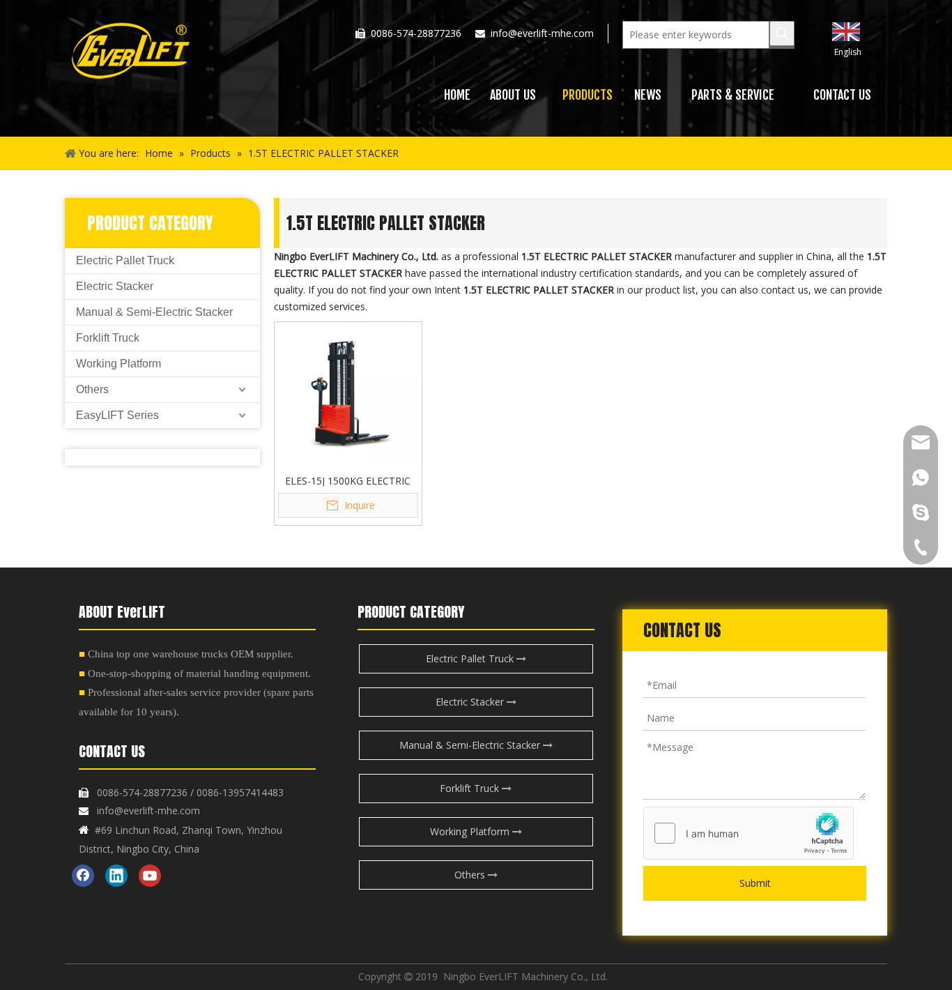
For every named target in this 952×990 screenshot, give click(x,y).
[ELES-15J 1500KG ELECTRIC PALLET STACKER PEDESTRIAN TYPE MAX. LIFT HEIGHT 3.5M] (348, 395)
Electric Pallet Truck (125, 260)
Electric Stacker (114, 286)
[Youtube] (150, 876)
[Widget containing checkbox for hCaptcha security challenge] (748, 834)
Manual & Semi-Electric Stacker (154, 312)
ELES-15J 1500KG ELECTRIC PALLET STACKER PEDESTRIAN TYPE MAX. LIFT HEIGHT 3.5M (347, 480)
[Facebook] (83, 876)
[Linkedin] (116, 876)
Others (92, 389)
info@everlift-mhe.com (542, 33)
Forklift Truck (107, 338)
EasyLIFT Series (117, 415)
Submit (755, 883)
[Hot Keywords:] (781, 33)
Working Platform (118, 364)
